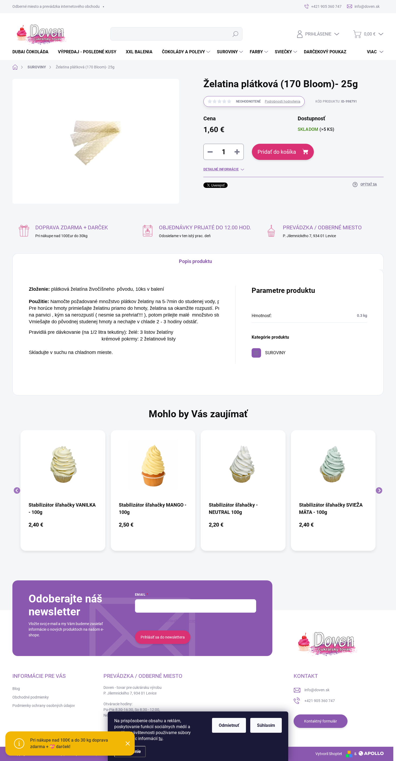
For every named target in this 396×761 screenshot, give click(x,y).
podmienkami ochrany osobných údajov (216, 621)
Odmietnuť (229, 725)
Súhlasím (266, 725)
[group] (63, 490)
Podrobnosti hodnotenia (282, 101)
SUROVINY (275, 352)
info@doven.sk (316, 690)
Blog (16, 688)
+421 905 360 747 (319, 701)
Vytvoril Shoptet (328, 754)
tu (160, 738)
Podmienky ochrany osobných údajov (43, 705)
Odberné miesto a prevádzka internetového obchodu (56, 6)
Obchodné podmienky (30, 697)
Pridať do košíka (277, 152)
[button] (63, 524)
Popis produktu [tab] (195, 261)
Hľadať (235, 34)
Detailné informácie (221, 169)
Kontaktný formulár (320, 721)
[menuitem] (32, 52)
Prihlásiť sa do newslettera (163, 637)
